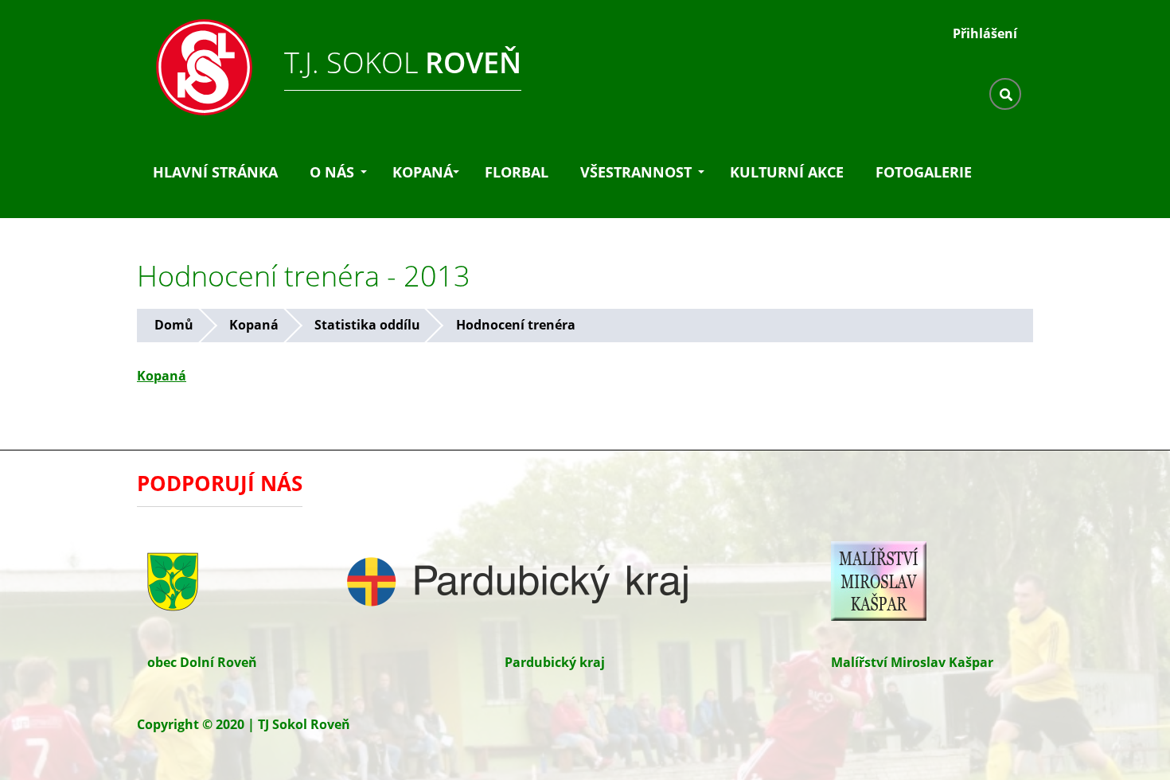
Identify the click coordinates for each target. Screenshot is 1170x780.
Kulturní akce (787, 171)
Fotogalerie (924, 171)
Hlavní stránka (215, 171)
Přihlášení (985, 33)
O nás (332, 171)
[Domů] (196, 63)
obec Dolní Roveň (202, 662)
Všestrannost (636, 171)
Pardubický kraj (555, 662)
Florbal (516, 171)
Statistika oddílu (367, 324)
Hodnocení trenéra (515, 324)
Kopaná (422, 171)
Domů (173, 324)
